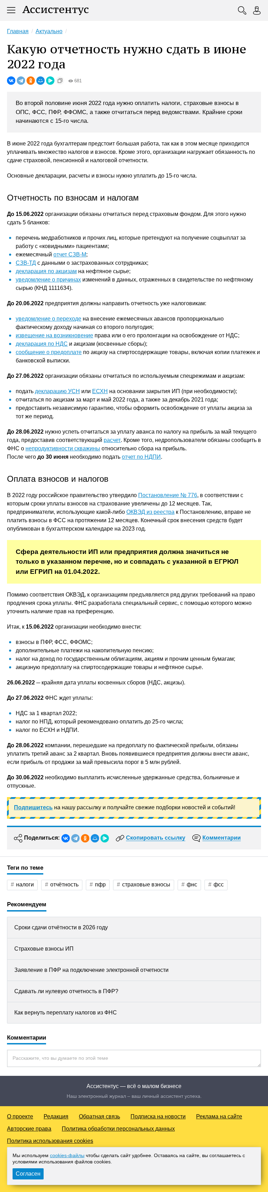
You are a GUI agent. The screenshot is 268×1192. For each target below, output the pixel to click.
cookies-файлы (67, 1155)
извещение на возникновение (54, 335)
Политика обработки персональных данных (118, 1129)
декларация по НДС (42, 344)
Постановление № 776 (167, 495)
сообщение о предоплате (49, 352)
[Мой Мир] (40, 80)
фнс (192, 884)
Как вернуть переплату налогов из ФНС (65, 1012)
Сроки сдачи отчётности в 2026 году (61, 927)
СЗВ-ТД (26, 263)
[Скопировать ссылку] (60, 80)
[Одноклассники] (31, 80)
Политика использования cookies (50, 1141)
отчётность (64, 884)
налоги (25, 884)
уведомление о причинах (48, 280)
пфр (100, 884)
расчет (112, 440)
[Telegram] (21, 80)
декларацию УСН (57, 391)
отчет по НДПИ (141, 457)
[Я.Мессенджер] (50, 80)
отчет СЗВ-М (69, 254)
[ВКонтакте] (11, 80)
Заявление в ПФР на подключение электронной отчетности (91, 970)
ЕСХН (100, 391)
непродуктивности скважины (62, 448)
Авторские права (29, 1129)
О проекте (20, 1116)
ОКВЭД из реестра (150, 512)
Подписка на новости (158, 1116)
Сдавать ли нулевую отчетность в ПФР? (66, 991)
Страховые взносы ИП (44, 949)
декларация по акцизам (46, 271)
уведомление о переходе (48, 319)
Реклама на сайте (219, 1116)
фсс (219, 884)
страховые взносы (146, 884)
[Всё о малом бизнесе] (55, 10)
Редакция (56, 1116)
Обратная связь (99, 1116)
